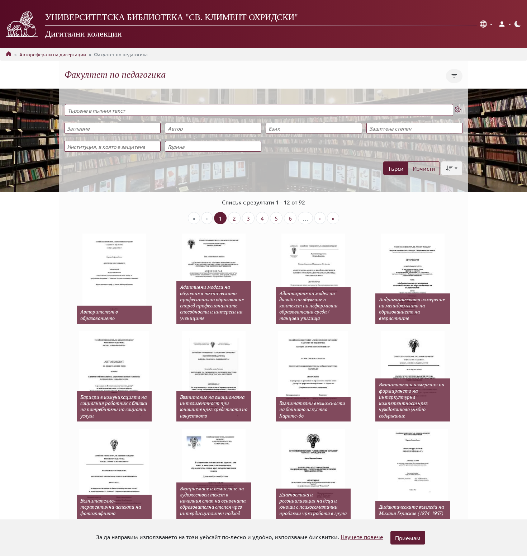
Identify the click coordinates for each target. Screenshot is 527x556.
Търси (396, 168)
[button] (486, 24)
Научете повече (362, 536)
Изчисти (424, 168)
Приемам (408, 537)
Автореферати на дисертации (52, 54)
